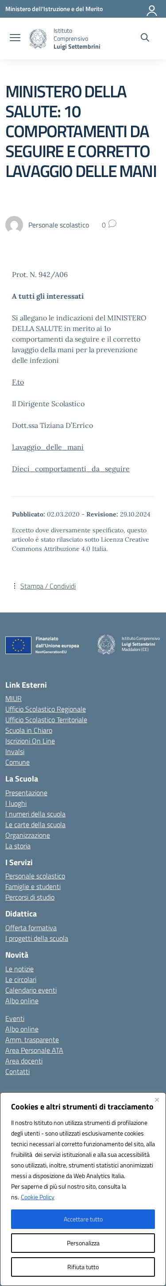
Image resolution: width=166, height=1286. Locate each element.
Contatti (17, 1071)
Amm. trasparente (32, 1039)
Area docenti (23, 1060)
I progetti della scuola (36, 938)
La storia (18, 845)
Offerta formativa (31, 927)
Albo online (22, 1000)
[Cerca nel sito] (145, 38)
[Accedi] (152, 8)
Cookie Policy (37, 1196)
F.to (18, 381)
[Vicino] (156, 1099)
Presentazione (26, 792)
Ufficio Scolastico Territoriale (46, 719)
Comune (17, 762)
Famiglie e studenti (33, 886)
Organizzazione (27, 835)
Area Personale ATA (34, 1050)
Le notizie (19, 968)
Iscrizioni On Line (30, 740)
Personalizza (83, 1242)
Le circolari (20, 979)
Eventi (14, 1018)
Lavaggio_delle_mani (48, 447)
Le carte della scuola (35, 824)
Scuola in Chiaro (28, 730)
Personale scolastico (35, 875)
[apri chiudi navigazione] (15, 38)
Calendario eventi (31, 990)
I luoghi (16, 803)
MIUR (13, 698)
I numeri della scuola (35, 814)
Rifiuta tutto (83, 1266)
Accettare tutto (83, 1219)
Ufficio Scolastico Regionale (45, 709)
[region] (83, 1189)
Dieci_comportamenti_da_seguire (71, 468)
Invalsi (14, 751)
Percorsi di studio (29, 897)
